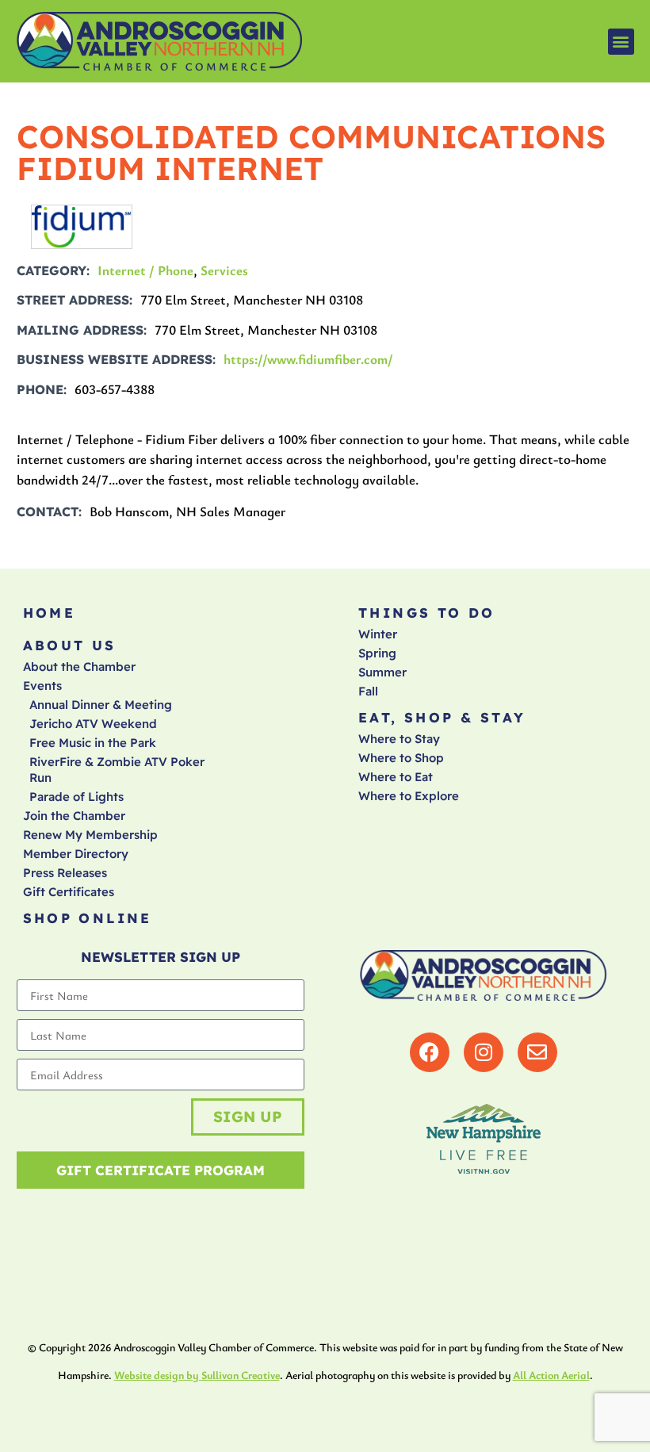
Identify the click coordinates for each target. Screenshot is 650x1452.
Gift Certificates (68, 891)
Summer (382, 672)
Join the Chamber (74, 815)
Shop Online (87, 918)
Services (224, 270)
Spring (377, 653)
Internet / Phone (145, 270)
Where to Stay (399, 738)
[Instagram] (483, 1052)
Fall (368, 691)
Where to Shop (401, 757)
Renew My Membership (90, 834)
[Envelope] (537, 1052)
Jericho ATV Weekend (93, 723)
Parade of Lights (76, 796)
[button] (621, 42)
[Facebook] (429, 1052)
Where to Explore (408, 795)
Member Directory (75, 853)
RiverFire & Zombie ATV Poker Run (117, 769)
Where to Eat (395, 776)
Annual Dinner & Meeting (100, 704)
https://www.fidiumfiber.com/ (308, 359)
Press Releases (65, 872)
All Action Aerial (551, 1374)
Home (49, 612)
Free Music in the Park (92, 742)
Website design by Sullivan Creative (197, 1374)
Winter (377, 634)
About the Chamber (79, 666)
